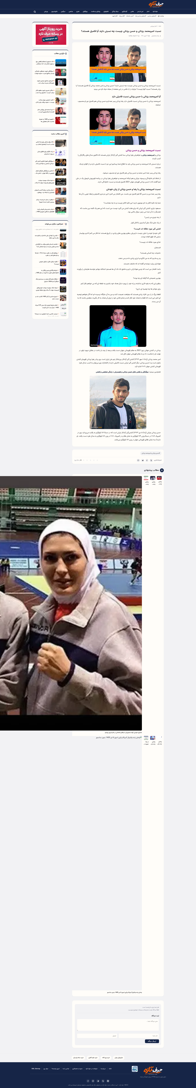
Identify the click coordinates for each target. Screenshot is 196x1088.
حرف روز (45, 1069)
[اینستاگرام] (93, 1081)
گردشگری (124, 11)
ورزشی (46, 11)
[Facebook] (147, 460)
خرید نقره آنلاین (92, 1058)
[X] (151, 460)
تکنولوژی (106, 11)
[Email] (138, 460)
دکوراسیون (54, 11)
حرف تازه (155, 11)
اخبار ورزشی (153, 26)
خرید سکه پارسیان (78, 1058)
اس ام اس (140, 11)
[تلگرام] (98, 1081)
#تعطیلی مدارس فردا (140, 16)
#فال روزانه (122, 16)
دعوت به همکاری (77, 1069)
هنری (77, 11)
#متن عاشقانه (130, 16)
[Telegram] (142, 460)
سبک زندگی (115, 11)
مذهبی (71, 11)
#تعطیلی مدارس (152, 16)
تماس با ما (66, 1069)
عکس (132, 11)
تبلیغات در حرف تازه (91, 1069)
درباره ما (103, 1069)
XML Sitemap (36, 1069)
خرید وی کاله (106, 1058)
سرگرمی (63, 11)
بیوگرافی (85, 11)
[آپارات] (108, 1081)
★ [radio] (84, 460)
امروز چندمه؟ (55, 1069)
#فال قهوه (115, 16)
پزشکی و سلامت (95, 11)
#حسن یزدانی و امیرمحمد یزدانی (151, 453)
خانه (160, 26)
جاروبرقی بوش (119, 1058)
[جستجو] (34, 11)
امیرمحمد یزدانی (148, 155)
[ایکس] (103, 1081)
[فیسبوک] (88, 1081)
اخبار (148, 11)
